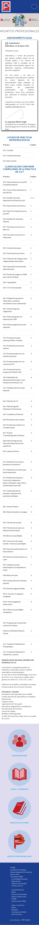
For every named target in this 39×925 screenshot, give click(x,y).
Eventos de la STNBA (18, 901)
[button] (3, 19)
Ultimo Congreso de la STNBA (18, 898)
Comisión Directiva (17, 890)
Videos (13, 907)
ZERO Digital (25, 920)
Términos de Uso (17, 886)
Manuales (14, 910)
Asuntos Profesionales (19, 894)
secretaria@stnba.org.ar (19, 879)
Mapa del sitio (16, 881)
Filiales (13, 892)
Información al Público (19, 912)
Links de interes (16, 914)
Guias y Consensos (17, 905)
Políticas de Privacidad (18, 883)
